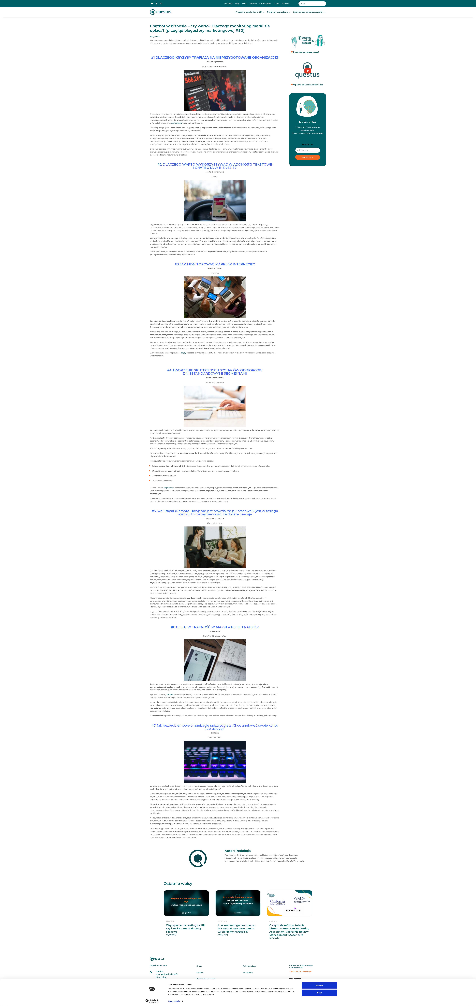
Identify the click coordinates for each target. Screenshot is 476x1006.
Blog (237, 3)
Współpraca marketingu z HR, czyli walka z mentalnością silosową (185, 928)
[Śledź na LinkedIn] (161, 3)
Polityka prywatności (205, 979)
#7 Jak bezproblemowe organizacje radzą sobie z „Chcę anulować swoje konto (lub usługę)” (214, 727)
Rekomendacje (249, 966)
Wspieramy (248, 972)
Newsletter (307, 144)
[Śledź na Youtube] (152, 3)
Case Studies (265, 3)
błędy (183, 353)
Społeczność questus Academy (308, 12)
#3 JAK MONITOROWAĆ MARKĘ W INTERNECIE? (215, 264)
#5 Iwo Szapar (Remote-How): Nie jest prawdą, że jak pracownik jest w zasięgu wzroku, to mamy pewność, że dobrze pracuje (215, 512)
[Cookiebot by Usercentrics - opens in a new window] (152, 1001)
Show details (174, 1001)
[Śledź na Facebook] (156, 3)
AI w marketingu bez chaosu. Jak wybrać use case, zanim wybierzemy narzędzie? (237, 928)
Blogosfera (155, 36)
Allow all (319, 985)
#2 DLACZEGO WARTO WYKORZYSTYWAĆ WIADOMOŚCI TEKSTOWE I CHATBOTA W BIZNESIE (215, 166)
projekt (170, 694)
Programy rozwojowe (277, 12)
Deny (319, 993)
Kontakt (285, 3)
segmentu (168, 488)
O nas (276, 3)
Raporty (253, 3)
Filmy (244, 3)
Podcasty (228, 3)
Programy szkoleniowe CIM (249, 12)
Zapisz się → (307, 157)
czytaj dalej (171, 935)
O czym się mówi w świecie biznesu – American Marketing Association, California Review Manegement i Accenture (289, 930)
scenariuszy (176, 123)
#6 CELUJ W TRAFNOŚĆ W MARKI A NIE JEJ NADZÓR (215, 627)
